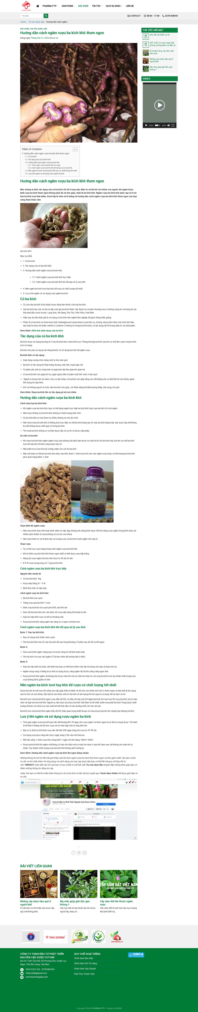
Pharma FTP (49, 6)
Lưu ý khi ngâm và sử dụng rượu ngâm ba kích (46, 173)
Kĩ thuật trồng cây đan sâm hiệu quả (162, 52)
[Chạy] (146, 125)
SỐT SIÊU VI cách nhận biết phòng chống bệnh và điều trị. (163, 44)
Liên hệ (130, 6)
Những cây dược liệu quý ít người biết (161, 60)
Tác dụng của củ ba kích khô (39, 159)
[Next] (133, 888)
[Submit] (46, 16)
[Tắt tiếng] (168, 125)
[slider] (157, 125)
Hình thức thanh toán (84, 974)
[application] (159, 105)
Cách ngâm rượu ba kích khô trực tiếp (46, 165)
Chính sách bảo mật (83, 958)
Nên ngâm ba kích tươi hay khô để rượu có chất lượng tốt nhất (52, 171)
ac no (55, 38)
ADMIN (119, 1008)
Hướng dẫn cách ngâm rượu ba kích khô (44, 162)
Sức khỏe (83, 6)
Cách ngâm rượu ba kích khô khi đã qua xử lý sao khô (52, 168)
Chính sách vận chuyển (85, 968)
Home (23, 22)
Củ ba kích (32, 156)
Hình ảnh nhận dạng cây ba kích (47, 330)
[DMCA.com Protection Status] (136, 955)
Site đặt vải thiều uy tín (160, 35)
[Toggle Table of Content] (74, 149)
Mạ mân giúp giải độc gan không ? (161, 68)
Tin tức (96, 6)
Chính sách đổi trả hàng (85, 963)
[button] (159, 105)
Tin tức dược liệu (36, 22)
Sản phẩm (67, 6)
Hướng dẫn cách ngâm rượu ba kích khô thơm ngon (46, 153)
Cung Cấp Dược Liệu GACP (37, 6)
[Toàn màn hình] (173, 125)
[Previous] (24, 888)
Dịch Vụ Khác (113, 6)
